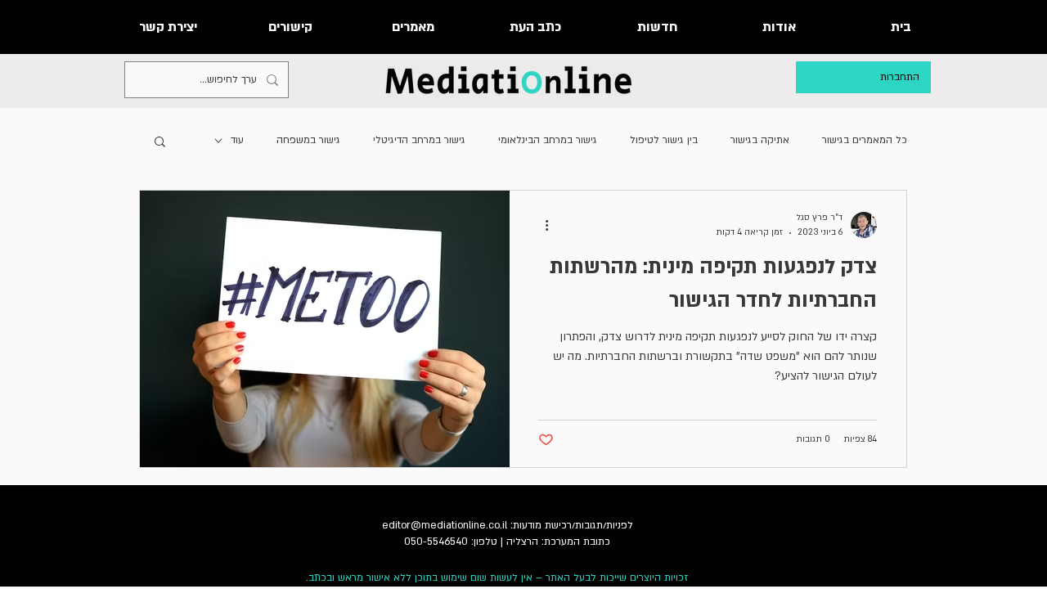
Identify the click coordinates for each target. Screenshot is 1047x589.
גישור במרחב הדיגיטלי (419, 139)
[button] (160, 142)
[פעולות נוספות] (540, 225)
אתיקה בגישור (759, 139)
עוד (237, 139)
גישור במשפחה (308, 139)
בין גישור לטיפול (664, 139)
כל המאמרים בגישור (864, 139)
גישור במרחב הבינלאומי (547, 139)
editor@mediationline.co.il (444, 525)
